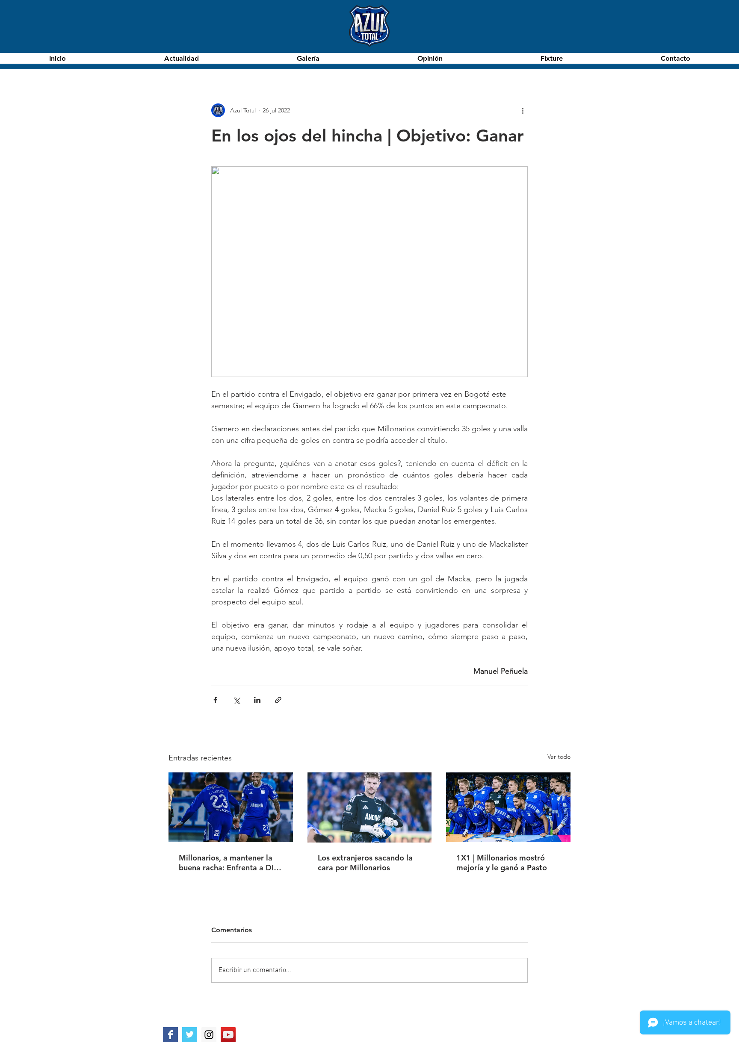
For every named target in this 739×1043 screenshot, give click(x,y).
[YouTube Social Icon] (228, 1034)
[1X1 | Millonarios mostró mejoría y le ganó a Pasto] (508, 807)
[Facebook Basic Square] (170, 1034)
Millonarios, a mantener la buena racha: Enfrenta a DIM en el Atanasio (230, 862)
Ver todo (559, 756)
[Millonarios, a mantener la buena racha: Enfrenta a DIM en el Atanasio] (230, 807)
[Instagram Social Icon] (208, 1034)
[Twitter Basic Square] (189, 1034)
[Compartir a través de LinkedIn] (257, 700)
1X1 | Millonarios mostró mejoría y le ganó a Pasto (501, 862)
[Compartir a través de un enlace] (278, 700)
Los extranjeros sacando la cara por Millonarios (365, 862)
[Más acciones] (522, 110)
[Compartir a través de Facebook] (215, 700)
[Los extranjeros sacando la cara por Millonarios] (369, 807)
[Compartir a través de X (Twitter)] (236, 700)
